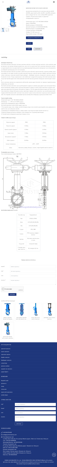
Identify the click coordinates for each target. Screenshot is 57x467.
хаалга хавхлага (5, 352)
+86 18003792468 (7, 432)
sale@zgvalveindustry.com (35, 38)
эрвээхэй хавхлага (5, 349)
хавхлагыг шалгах (5, 355)
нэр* (2, 271)
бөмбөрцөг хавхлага (6, 360)
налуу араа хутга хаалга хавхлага (35, 318)
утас (2, 276)
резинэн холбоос (5, 366)
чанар (2, 386)
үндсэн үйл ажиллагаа (6, 392)
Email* (2, 408)
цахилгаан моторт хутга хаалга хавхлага (7, 337)
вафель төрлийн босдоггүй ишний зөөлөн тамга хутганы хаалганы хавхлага (7, 318)
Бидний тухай (4, 381)
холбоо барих (4, 395)
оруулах (12, 294)
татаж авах (4, 389)
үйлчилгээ (3, 383)
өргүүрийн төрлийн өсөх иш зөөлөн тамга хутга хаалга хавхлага (21, 318)
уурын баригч (4, 372)
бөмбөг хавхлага (5, 357)
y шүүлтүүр (4, 363)
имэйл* (3, 267)
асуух (29, 43)
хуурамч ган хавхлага (6, 369)
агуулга (3, 417)
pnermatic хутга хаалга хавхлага (49, 318)
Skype (29, 49)
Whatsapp (37, 49)
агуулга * (3, 280)
